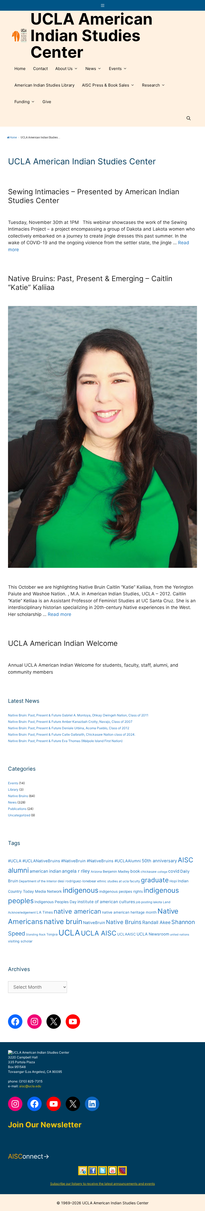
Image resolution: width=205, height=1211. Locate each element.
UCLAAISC (126, 934)
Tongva (52, 934)
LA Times (45, 912)
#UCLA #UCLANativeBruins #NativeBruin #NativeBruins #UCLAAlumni (74, 861)
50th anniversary (159, 860)
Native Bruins (18, 796)
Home (20, 68)
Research (151, 85)
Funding (22, 101)
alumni (18, 870)
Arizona (96, 872)
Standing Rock (36, 934)
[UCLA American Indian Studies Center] (19, 35)
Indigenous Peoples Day (55, 901)
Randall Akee (156, 922)
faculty (135, 881)
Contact (40, 68)
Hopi (173, 881)
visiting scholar (20, 941)
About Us (64, 68)
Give (46, 101)
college (162, 872)
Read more (59, 614)
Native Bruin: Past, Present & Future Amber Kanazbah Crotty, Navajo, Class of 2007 (70, 722)
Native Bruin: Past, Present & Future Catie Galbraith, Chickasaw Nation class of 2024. (71, 734)
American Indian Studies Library (44, 85)
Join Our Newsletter (44, 1124)
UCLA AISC (98, 933)
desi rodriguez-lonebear (77, 881)
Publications (17, 809)
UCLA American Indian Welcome (63, 643)
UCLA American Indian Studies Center (91, 35)
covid (173, 871)
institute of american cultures (106, 901)
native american (77, 911)
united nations (179, 934)
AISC (185, 860)
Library (13, 789)
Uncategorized (19, 815)
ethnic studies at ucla (113, 881)
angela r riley (76, 871)
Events (115, 68)
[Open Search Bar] (188, 118)
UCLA (69, 932)
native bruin (63, 921)
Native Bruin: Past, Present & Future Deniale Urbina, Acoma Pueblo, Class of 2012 (68, 728)
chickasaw (149, 872)
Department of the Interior (38, 881)
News (90, 68)
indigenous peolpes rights (121, 891)
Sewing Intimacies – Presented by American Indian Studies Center (93, 196)
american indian (45, 871)
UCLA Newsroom (153, 934)
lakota (157, 902)
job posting (144, 902)
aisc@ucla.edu (30, 1086)
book (135, 871)
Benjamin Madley (116, 872)
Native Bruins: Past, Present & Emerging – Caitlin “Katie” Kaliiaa (90, 283)
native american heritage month (129, 912)
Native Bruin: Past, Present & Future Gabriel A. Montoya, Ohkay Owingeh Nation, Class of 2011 (78, 715)
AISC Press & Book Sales (105, 85)
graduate (155, 880)
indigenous (80, 890)
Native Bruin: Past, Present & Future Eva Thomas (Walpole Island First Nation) (65, 741)
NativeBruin (94, 922)
